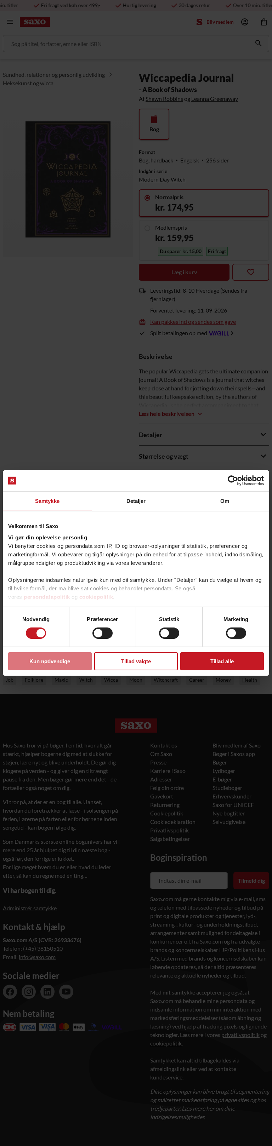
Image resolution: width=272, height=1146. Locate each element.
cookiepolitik (96, 597)
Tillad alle (222, 661)
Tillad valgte (136, 661)
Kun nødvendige (49, 661)
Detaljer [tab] (136, 501)
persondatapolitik (47, 597)
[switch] (102, 633)
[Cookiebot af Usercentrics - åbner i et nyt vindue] (233, 480)
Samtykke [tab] (47, 501)
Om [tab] (224, 501)
